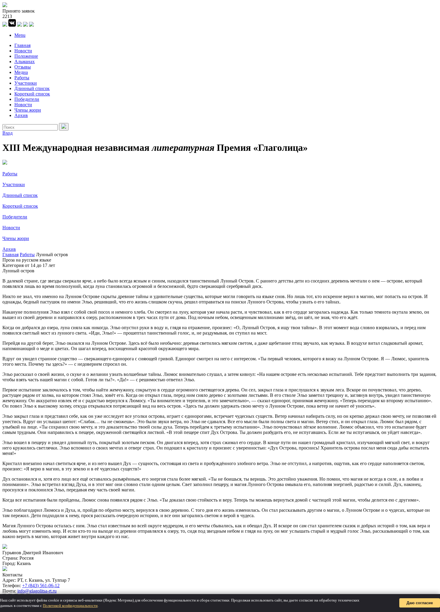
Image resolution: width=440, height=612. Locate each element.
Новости (23, 50)
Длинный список (32, 88)
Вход (7, 133)
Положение (26, 56)
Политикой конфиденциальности (70, 605)
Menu (19, 35)
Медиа (21, 72)
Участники (25, 83)
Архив (21, 115)
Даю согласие (419, 603)
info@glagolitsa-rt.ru (37, 590)
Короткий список (32, 93)
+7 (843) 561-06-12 (41, 585)
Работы (21, 77)
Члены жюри (27, 110)
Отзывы (22, 66)
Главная (22, 45)
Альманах (24, 61)
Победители (26, 99)
